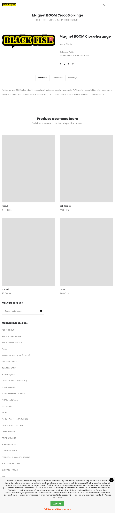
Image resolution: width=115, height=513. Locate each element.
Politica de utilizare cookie (57, 509)
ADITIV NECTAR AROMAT (12, 336)
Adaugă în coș (28, 172)
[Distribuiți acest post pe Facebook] (60, 64)
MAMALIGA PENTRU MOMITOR (14, 393)
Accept (57, 504)
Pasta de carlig (8, 432)
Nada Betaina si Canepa (13, 425)
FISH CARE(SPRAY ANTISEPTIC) (14, 381)
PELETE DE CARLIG (9, 438)
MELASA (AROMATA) (10, 400)
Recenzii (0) (73, 78)
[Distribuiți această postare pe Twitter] (64, 64)
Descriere (42, 78)
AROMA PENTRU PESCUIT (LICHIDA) (16, 355)
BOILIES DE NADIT (9, 368)
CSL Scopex (65, 206)
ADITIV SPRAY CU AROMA (12, 342)
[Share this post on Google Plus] (69, 64)
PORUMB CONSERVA (10, 451)
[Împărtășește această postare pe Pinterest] (73, 64)
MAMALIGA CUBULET (10, 387)
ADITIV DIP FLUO (8, 330)
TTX (3, 476)
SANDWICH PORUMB (10, 470)
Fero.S (5, 206)
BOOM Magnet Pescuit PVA (78, 55)
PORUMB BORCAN (9, 444)
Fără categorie (8, 374)
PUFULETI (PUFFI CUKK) (11, 463)
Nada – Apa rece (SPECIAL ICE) (15, 419)
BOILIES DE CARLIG (9, 361)
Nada (4, 412)
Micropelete (7, 406)
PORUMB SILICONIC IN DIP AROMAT (16, 457)
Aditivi (71, 52)
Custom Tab (57, 78)
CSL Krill (5, 289)
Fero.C (63, 289)
